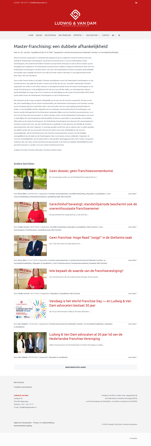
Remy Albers (22, 194)
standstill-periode (53, 196)
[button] (119, 35)
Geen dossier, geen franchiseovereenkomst (81, 171)
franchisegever (19, 230)
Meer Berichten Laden (75, 367)
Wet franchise (66, 196)
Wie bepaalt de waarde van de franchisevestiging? (86, 271)
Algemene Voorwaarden (23, 422)
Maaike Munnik (23, 227)
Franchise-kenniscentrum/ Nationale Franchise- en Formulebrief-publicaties (91, 52)
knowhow (92, 263)
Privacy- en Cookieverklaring (43, 422)
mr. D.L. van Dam (24, 52)
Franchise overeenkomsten (58, 194)
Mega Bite (134, 438)
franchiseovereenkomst (38, 196)
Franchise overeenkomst (23, 387)
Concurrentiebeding (21, 196)
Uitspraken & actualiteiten (95, 194)
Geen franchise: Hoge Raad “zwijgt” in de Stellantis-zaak (90, 237)
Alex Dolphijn (23, 324)
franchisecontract (64, 263)
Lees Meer (132, 194)
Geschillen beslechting (77, 194)
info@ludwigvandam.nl (38, 2)
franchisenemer (31, 230)
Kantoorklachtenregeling (23, 425)
